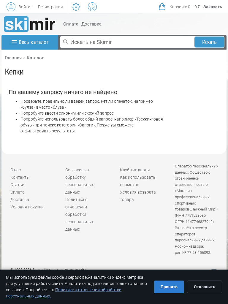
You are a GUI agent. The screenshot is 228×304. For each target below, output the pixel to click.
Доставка (91, 24)
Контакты (20, 177)
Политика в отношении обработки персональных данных (79, 214)
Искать (209, 42)
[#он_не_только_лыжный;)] (29, 24)
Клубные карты (135, 169)
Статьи (17, 184)
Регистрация (50, 6)
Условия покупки (27, 207)
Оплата (70, 24)
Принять (169, 286)
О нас (15, 169)
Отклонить (204, 286)
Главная (13, 58)
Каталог (35, 58)
